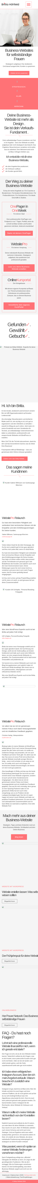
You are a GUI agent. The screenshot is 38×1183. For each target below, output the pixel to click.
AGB (21, 1175)
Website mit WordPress (13, 886)
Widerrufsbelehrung (13, 1177)
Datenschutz (15, 1175)
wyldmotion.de (6, 737)
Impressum (6, 1175)
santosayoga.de (7, 536)
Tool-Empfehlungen (26, 1177)
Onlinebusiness (9, 1010)
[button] (29, 4)
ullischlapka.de (6, 638)
